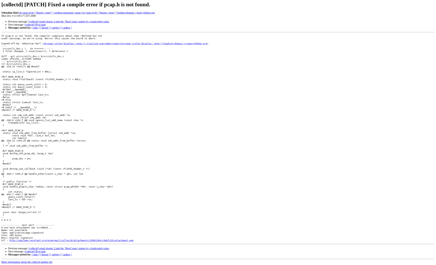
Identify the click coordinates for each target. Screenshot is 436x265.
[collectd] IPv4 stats (35, 24)
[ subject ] (55, 27)
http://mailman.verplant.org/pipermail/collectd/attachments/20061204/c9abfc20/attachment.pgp (72, 240)
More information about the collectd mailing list (26, 262)
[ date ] (35, 27)
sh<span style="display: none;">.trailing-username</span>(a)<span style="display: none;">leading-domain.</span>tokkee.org (87, 12)
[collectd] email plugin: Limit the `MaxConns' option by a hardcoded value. (69, 21)
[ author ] (67, 27)
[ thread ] (45, 27)
